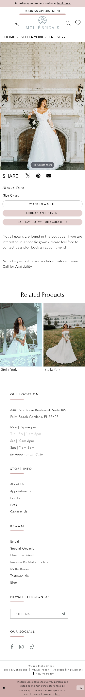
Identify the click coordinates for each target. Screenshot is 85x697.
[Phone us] (17, 23)
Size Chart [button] (11, 195)
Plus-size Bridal (22, 555)
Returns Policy (45, 673)
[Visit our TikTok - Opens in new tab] (31, 647)
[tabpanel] (42, 106)
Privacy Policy (40, 669)
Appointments (20, 491)
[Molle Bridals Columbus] (42, 22)
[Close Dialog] (4, 688)
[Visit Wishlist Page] (78, 23)
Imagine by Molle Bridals (29, 562)
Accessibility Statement (68, 669)
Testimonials (19, 575)
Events (15, 497)
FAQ (13, 504)
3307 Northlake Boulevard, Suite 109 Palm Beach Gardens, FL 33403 (38, 413)
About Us (17, 484)
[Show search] (68, 23)
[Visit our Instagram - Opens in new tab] (21, 647)
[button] (7, 23)
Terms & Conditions (14, 669)
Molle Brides (19, 568)
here (57, 694)
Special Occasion (23, 548)
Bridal (14, 541)
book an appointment (48, 247)
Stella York (32, 36)
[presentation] (21, 335)
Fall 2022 (57, 36)
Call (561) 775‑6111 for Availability (43, 222)
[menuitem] (7, 23)
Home (9, 36)
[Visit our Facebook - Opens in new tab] (12, 647)
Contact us (19, 511)
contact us (11, 247)
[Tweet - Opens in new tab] (27, 176)
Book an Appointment (42, 213)
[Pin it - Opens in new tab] (38, 176)
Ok (80, 688)
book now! (64, 3)
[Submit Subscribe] (63, 614)
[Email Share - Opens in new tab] (48, 175)
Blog (13, 582)
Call (6, 266)
